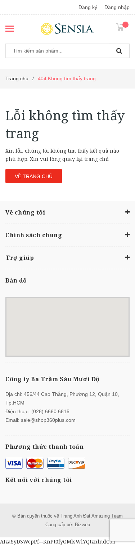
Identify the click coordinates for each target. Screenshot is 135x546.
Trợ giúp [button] (19, 258)
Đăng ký (87, 7)
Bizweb (82, 524)
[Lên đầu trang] (113, 531)
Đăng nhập (117, 7)
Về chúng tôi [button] (25, 212)
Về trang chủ (34, 176)
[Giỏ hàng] (123, 26)
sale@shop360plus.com (48, 420)
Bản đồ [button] (16, 280)
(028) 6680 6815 (50, 411)
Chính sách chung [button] (33, 235)
